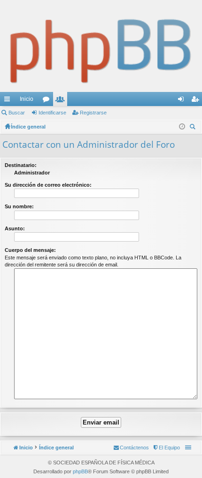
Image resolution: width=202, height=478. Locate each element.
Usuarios (62, 101)
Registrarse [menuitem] (197, 101)
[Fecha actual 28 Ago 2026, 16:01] (182, 126)
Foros (48, 101)
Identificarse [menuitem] (183, 101)
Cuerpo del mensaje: (30, 250)
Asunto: (15, 228)
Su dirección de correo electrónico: (48, 185)
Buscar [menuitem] (193, 128)
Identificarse (52, 112)
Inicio (26, 99)
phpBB (80, 471)
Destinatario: (21, 165)
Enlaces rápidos (9, 101)
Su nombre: (19, 206)
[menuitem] (166, 447)
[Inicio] (101, 46)
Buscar (16, 112)
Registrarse (93, 112)
